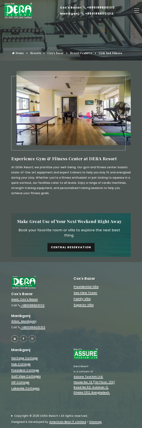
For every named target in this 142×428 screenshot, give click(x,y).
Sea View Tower (85, 293)
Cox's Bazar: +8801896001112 (87, 8)
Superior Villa (84, 305)
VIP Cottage (20, 382)
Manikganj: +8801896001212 (87, 14)
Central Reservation (71, 247)
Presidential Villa (86, 287)
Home (19, 53)
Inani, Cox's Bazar (24, 299)
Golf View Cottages (26, 376)
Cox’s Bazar (55, 53)
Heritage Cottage (24, 358)
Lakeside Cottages (25, 388)
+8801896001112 (33, 305)
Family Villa (82, 299)
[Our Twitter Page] (32, 338)
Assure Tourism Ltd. (88, 377)
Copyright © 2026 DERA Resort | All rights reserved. (51, 416)
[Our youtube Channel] (14, 338)
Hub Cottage (21, 364)
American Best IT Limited (67, 422)
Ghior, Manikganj (23, 321)
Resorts (35, 53)
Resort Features (81, 53)
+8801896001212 (33, 327)
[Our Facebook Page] (23, 338)
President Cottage (25, 370)
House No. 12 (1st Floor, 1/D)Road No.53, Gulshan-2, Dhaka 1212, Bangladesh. (94, 387)
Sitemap (95, 422)
